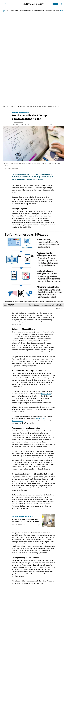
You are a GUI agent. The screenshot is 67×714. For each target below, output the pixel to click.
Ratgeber (13, 106)
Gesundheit (21, 106)
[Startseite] (33, 4)
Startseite (5, 106)
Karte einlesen (46, 394)
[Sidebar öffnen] (8, 10)
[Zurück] (4, 11)
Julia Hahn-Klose (20, 524)
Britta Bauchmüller (18, 122)
